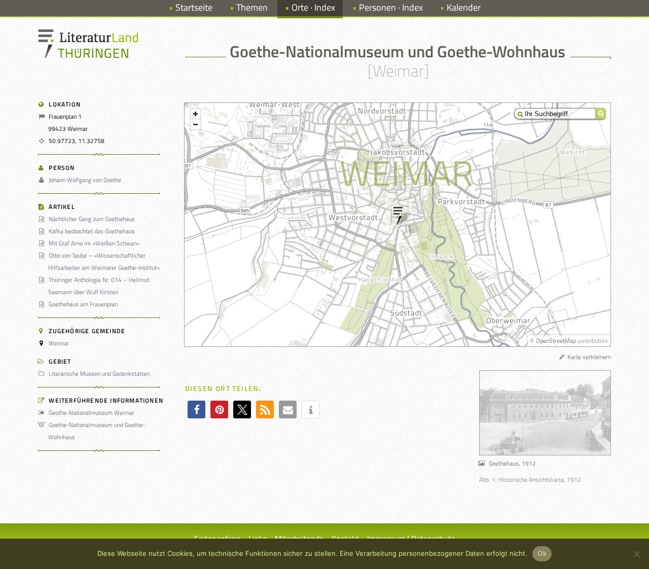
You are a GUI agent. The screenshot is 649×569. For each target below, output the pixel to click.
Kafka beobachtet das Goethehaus (92, 231)
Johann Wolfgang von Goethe (85, 180)
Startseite (193, 7)
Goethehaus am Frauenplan (83, 304)
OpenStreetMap (556, 340)
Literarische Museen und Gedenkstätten (99, 373)
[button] (196, 409)
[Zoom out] (195, 124)
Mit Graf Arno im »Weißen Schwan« (94, 243)
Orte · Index (313, 7)
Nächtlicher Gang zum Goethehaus (92, 219)
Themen (252, 7)
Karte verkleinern (588, 357)
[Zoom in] (195, 114)
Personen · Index (391, 7)
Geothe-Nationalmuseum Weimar (91, 412)
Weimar (59, 343)
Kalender (464, 7)
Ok (542, 553)
